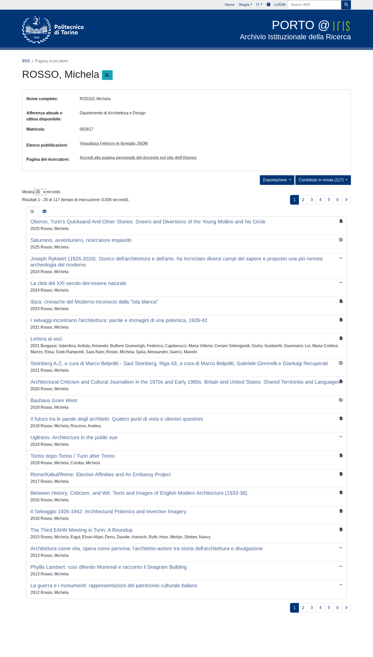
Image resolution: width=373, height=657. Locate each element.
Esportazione (275, 180)
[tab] (32, 212)
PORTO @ (295, 29)
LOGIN (279, 5)
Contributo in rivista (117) (322, 180)
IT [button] (258, 5)
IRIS (26, 61)
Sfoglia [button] (244, 5)
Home (229, 5)
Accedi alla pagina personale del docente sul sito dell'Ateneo (138, 157)
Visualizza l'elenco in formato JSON (114, 143)
